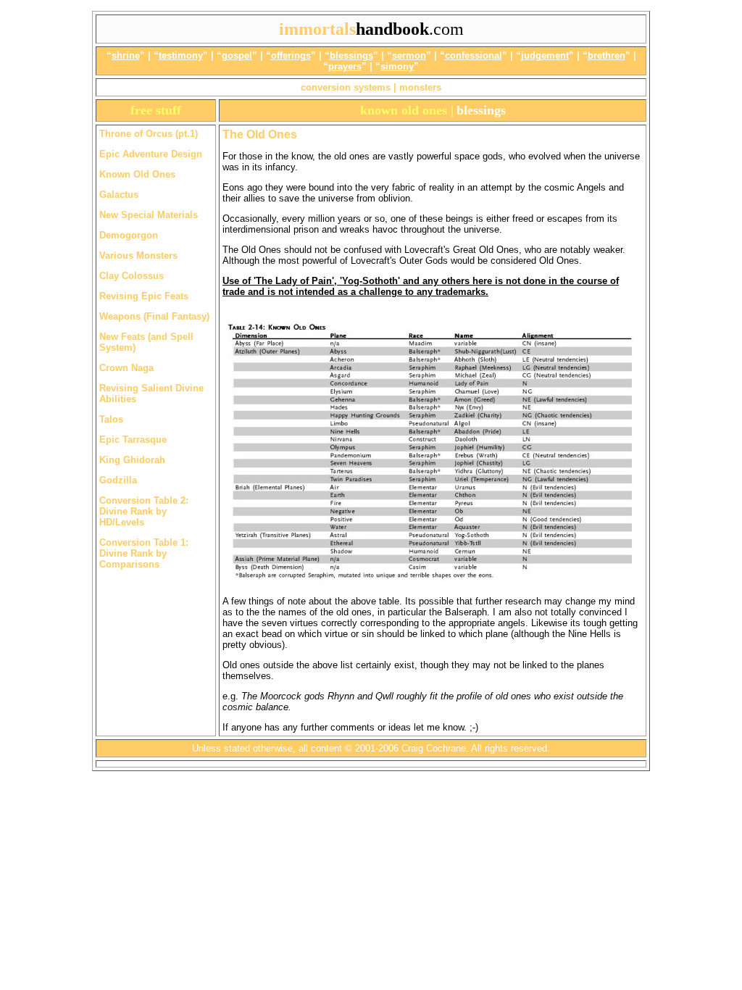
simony (397, 66)
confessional (473, 55)
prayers (345, 66)
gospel (237, 55)
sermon (409, 55)
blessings (351, 55)
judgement (545, 55)
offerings (291, 55)
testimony (181, 55)
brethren (606, 55)
